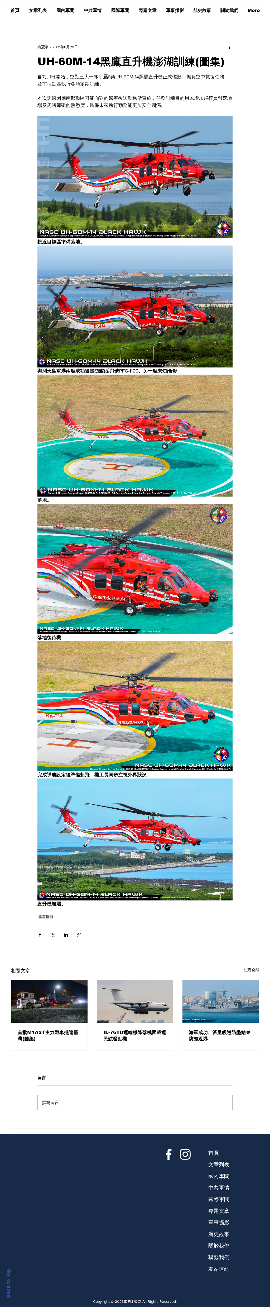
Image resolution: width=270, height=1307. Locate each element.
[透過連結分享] (78, 934)
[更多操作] (229, 47)
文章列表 (218, 1164)
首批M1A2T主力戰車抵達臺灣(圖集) (48, 1035)
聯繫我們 (218, 1257)
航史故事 (218, 1234)
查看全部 (251, 970)
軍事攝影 (45, 916)
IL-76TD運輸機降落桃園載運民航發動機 (134, 1035)
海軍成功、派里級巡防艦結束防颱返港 (219, 1035)
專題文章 (218, 1211)
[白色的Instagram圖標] (185, 1154)
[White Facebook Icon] (168, 1154)
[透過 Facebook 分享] (39, 934)
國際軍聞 (218, 1199)
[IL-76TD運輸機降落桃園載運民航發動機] (135, 1001)
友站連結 (218, 1269)
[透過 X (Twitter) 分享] (52, 934)
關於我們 (218, 1246)
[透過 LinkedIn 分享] (65, 934)
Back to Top (8, 1283)
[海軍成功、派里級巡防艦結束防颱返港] (220, 1001)
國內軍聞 (218, 1176)
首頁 (213, 1153)
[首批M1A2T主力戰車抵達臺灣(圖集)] (49, 1001)
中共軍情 (218, 1188)
